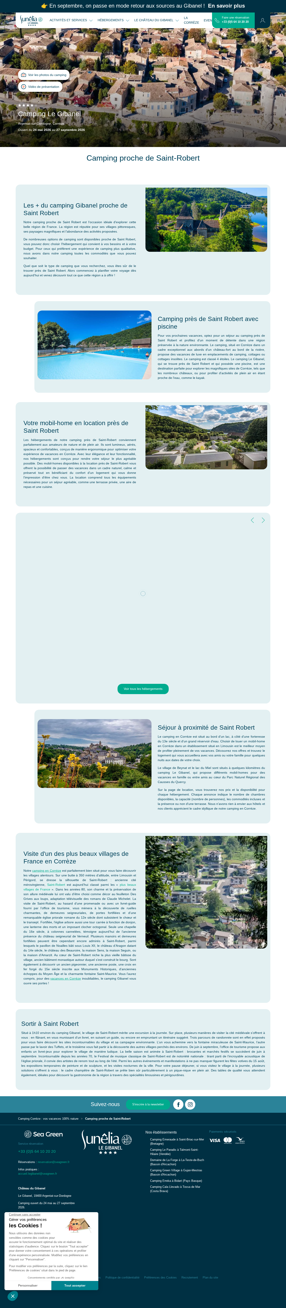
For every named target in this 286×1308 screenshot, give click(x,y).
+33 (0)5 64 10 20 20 (235, 21)
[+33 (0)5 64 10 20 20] (217, 20)
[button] (262, 20)
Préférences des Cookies (160, 1277)
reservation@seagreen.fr (53, 1162)
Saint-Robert (56, 884)
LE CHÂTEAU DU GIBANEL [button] (154, 20)
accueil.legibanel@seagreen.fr (37, 1173)
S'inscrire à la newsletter (148, 1104)
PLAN (281, 20)
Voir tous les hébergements (143, 689)
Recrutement (189, 1277)
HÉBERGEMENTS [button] (111, 20)
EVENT (209, 20)
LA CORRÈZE (191, 20)
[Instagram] (190, 1104)
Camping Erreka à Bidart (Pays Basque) (176, 1180)
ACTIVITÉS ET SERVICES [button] (69, 20)
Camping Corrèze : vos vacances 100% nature (48, 1118)
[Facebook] (178, 1104)
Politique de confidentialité (122, 1277)
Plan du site (210, 1277)
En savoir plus (226, 6)
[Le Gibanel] (31, 20)
